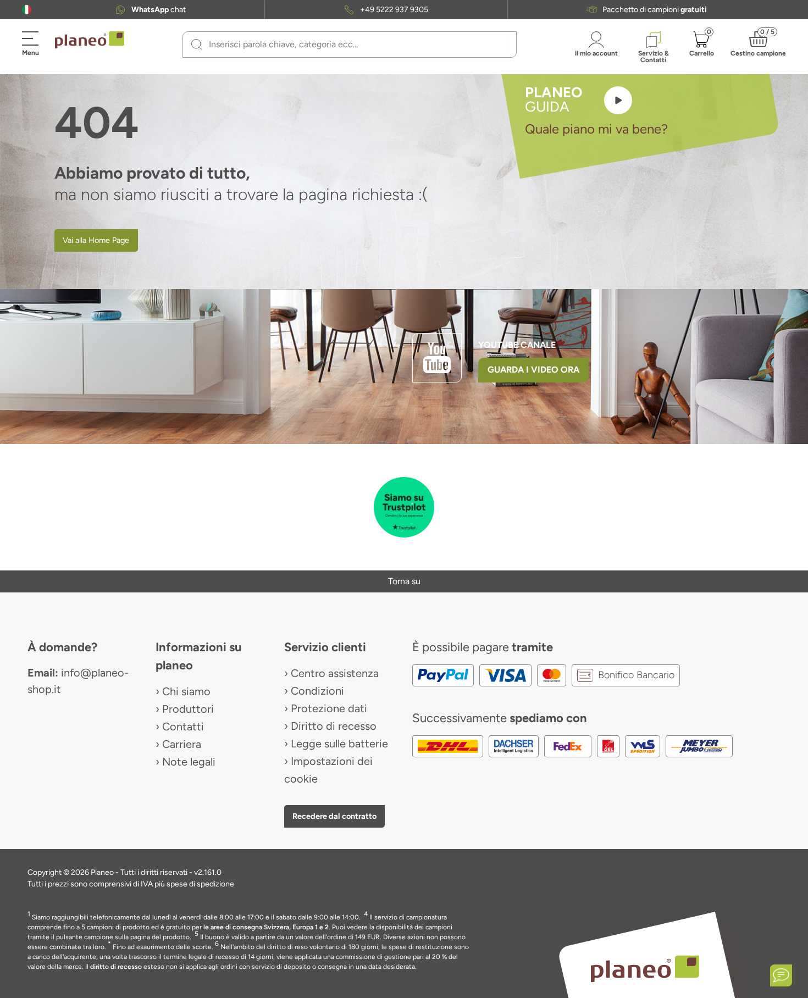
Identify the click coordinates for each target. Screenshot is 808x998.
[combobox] (356, 45)
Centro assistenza (335, 673)
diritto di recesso (116, 967)
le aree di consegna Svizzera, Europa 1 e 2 (266, 927)
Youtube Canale (518, 345)
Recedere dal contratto (334, 816)
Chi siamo (186, 691)
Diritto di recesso (334, 726)
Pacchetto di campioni (654, 10)
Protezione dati (329, 708)
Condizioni (317, 690)
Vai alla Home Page (96, 240)
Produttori (188, 709)
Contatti (183, 726)
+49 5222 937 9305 (394, 10)
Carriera (181, 744)
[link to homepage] (89, 40)
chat (158, 10)
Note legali (188, 761)
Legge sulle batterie (339, 743)
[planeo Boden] (645, 968)
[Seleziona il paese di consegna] (26, 9)
